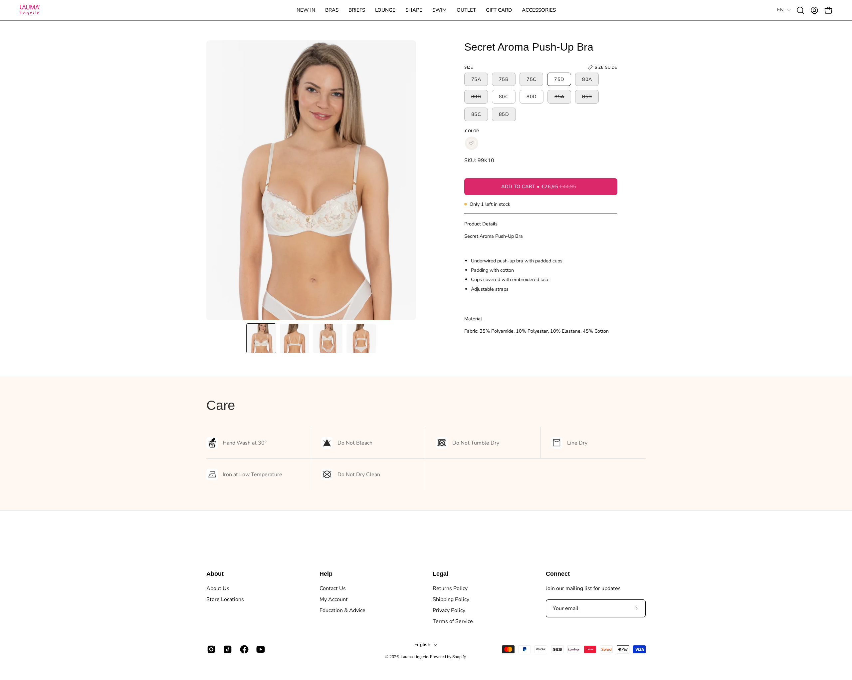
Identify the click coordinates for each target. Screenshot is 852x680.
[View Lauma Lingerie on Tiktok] (226, 649)
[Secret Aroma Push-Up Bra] (261, 338)
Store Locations (225, 599)
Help (326, 573)
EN (780, 10)
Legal (440, 573)
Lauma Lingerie (414, 656)
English (422, 644)
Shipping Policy (451, 599)
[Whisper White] (471, 143)
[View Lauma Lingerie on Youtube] (259, 649)
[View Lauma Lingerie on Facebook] (243, 649)
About (215, 573)
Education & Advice (342, 610)
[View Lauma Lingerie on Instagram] (210, 649)
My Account (334, 599)
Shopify (459, 656)
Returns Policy (450, 588)
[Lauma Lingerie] (30, 10)
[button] (331, 10)
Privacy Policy (449, 610)
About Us (217, 588)
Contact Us (333, 588)
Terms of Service (453, 621)
